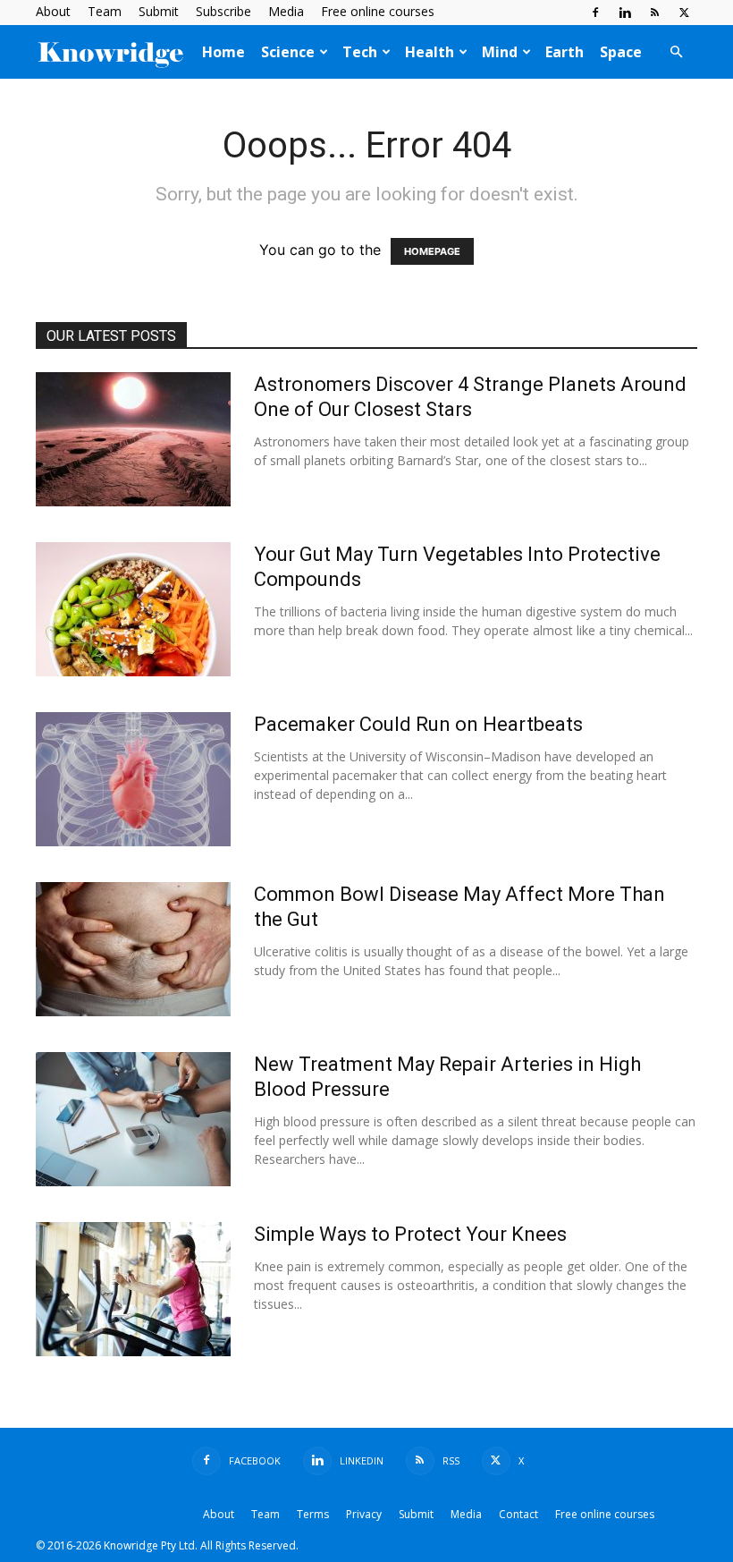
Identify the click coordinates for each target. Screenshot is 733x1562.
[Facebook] (595, 12)
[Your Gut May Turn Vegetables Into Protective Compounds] (133, 609)
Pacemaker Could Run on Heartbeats (418, 724)
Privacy (364, 1514)
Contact (518, 1514)
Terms (313, 1514)
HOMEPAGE (432, 251)
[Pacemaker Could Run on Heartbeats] (133, 779)
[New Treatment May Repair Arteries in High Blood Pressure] (133, 1119)
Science (288, 52)
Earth (564, 52)
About (53, 11)
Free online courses (377, 11)
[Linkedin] (624, 12)
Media (286, 11)
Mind (500, 52)
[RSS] (654, 12)
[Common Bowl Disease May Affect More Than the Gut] (133, 949)
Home (223, 52)
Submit (159, 11)
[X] (683, 12)
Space (621, 52)
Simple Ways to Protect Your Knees (410, 1234)
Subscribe (223, 11)
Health (429, 52)
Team (105, 11)
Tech (359, 52)
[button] (675, 52)
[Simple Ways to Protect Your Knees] (133, 1289)
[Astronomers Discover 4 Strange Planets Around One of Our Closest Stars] (133, 439)
